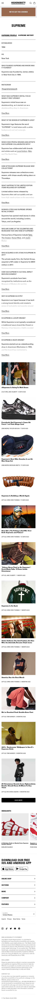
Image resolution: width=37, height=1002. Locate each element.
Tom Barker (11, 716)
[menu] (3, 3)
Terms (23, 919)
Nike (30, 151)
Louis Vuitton (22, 151)
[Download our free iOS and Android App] (8, 869)
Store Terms (16, 919)
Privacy (9, 919)
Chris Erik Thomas (13, 500)
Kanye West (16, 238)
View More (5, 113)
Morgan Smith (14, 465)
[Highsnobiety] (18, 3)
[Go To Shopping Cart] (34, 3)
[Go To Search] (30, 3)
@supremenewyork (9, 89)
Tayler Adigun (14, 428)
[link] (18, 377)
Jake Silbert (12, 392)
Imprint (4, 919)
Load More (18, 800)
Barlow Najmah (7, 847)
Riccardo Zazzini (12, 792)
